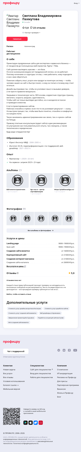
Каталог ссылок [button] (10, 385)
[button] (31, 32)
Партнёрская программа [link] (68, 385)
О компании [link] (62, 369)
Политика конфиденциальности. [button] (26, 443)
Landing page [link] (13, 243)
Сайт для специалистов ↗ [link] (41, 369)
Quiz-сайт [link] (11, 247)
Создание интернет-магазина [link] (20, 259)
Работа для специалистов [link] (41, 377)
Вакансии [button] (61, 389)
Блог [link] (59, 397)
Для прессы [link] (62, 381)
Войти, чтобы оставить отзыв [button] (19, 294)
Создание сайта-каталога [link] (18, 262)
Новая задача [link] (9, 369)
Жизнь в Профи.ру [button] (65, 393)
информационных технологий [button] (15, 439)
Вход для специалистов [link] (40, 373)
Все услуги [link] (7, 373)
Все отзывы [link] (8, 377)
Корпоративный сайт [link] (16, 255)
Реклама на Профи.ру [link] (66, 377)
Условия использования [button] (14, 381)
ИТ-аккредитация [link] (64, 373)
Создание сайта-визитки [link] (18, 251)
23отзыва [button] (39, 27)
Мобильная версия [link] (11, 389)
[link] (17, 39)
